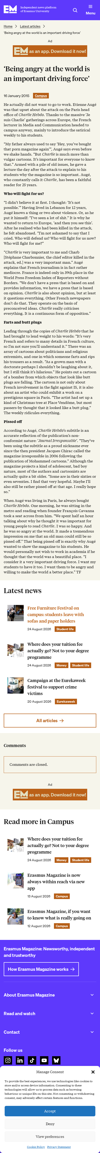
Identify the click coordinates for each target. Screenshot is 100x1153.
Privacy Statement (59, 1147)
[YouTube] (44, 1060)
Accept (50, 1111)
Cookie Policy (36, 1147)
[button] (93, 1072)
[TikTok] (32, 1060)
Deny (50, 1124)
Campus (41, 95)
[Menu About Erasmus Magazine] (92, 995)
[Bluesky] (56, 1060)
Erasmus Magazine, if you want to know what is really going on (59, 915)
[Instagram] (8, 1060)
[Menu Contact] (92, 1032)
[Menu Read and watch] (92, 1013)
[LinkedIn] (20, 1060)
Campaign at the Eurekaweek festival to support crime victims (56, 687)
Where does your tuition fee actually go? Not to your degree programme (58, 651)
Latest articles (30, 26)
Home (8, 26)
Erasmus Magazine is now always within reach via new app (56, 882)
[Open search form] (75, 10)
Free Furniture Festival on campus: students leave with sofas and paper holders (55, 614)
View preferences (50, 1137)
